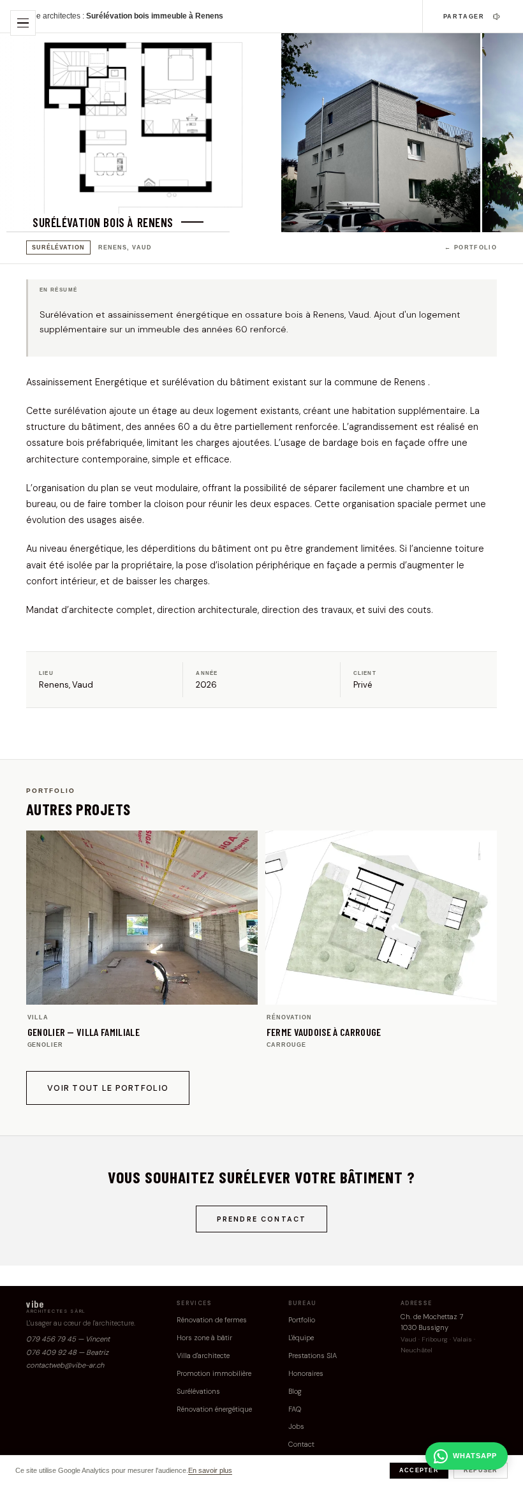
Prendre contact (262, 1219)
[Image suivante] (502, 132)
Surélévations (198, 1391)
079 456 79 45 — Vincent (68, 1338)
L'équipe (301, 1337)
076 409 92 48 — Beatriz (67, 1352)
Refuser (481, 1470)
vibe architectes (53, 15)
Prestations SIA (312, 1355)
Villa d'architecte (203, 1355)
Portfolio (301, 1319)
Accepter (419, 1470)
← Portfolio (471, 247)
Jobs (296, 1426)
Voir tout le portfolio (107, 1087)
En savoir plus (210, 1470)
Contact (301, 1444)
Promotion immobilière (214, 1373)
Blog (295, 1391)
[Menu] (23, 23)
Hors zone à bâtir (204, 1337)
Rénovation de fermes (212, 1319)
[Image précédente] (21, 132)
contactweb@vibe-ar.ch (65, 1365)
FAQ (294, 1409)
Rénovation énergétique (214, 1409)
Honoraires (305, 1373)
